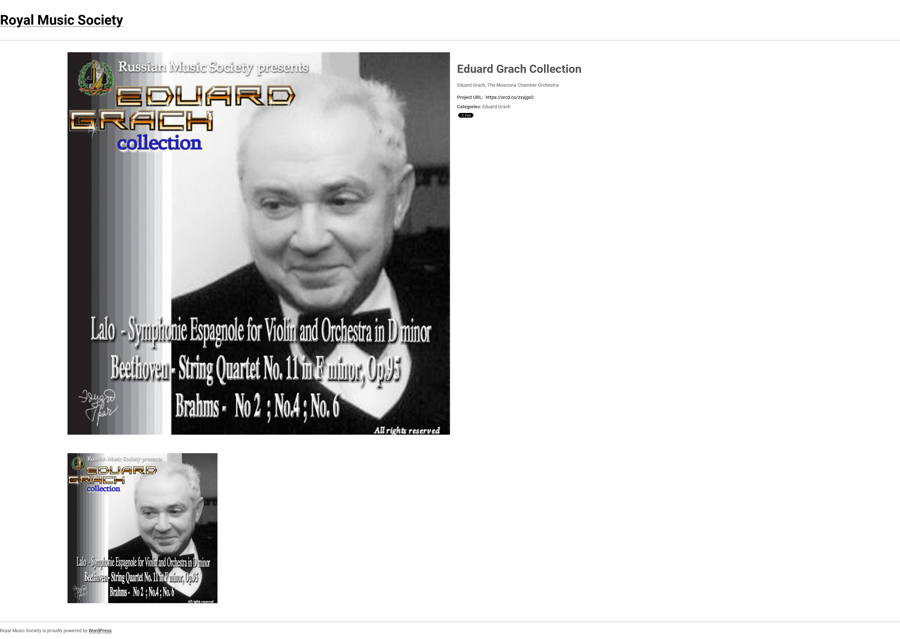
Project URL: (470, 97)
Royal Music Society (61, 20)
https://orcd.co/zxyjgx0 (509, 97)
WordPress (100, 630)
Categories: (469, 106)
